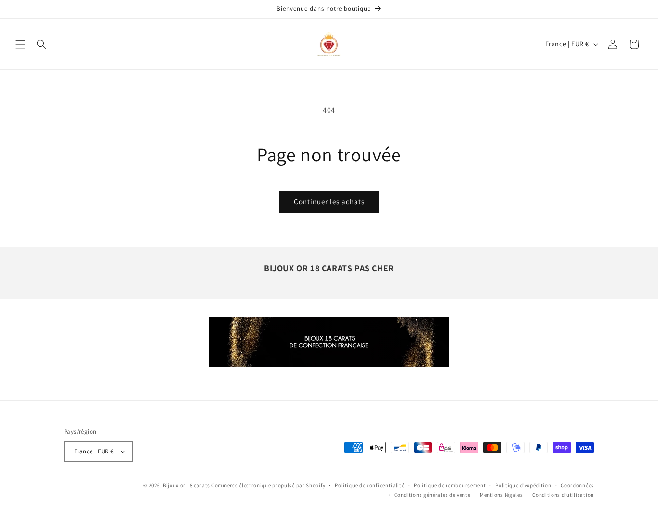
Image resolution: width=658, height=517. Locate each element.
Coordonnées (577, 485)
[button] (20, 44)
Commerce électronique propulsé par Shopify (268, 485)
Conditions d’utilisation (563, 494)
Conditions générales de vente (432, 494)
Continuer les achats (329, 201)
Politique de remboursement (450, 485)
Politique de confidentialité (370, 485)
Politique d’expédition (523, 485)
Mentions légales (501, 494)
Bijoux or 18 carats (186, 485)
